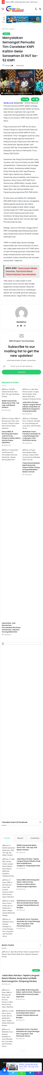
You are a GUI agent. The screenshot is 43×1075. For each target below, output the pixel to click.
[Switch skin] (36, 9)
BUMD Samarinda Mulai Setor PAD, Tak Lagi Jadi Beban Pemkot (10, 404)
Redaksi (13, 1066)
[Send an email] (12, 65)
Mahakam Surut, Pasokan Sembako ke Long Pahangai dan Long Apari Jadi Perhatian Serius (31, 435)
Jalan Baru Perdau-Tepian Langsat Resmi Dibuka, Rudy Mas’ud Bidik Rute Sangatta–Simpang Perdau (31, 406)
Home (6, 29)
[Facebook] (21, 326)
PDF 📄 (35, 99)
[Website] (18, 326)
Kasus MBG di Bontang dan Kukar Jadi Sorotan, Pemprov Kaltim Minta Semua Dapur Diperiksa (11, 437)
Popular (7, 838)
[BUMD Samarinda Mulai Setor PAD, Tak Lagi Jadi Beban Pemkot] (11, 393)
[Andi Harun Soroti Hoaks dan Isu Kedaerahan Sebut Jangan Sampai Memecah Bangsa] (8, 908)
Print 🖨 (25, 99)
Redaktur (8, 65)
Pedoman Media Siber (25, 1066)
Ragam (12, 29)
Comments (35, 838)
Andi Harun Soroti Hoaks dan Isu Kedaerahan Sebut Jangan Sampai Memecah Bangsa (28, 904)
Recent (20, 838)
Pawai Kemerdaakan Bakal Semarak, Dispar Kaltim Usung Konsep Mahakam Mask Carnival (31, 467)
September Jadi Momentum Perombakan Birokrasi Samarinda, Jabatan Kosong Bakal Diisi (11, 627)
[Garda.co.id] (15, 9)
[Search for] (40, 9)
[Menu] (3, 9)
